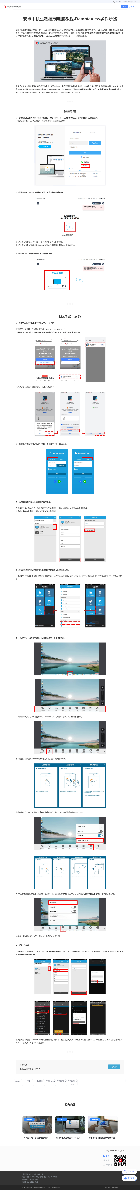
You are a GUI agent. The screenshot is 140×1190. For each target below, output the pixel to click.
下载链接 (50, 323)
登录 (132, 6)
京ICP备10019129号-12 (30, 1182)
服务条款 (107, 1187)
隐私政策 (115, 1187)
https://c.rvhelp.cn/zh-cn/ (55, 329)
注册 (124, 6)
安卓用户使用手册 (53, 936)
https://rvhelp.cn (57, 118)
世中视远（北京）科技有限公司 (36, 1187)
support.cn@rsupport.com (129, 1)
